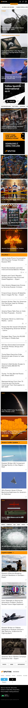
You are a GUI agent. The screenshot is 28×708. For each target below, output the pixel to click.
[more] (26, 32)
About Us (3, 687)
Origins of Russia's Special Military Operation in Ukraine (13, 110)
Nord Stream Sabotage (7, 528)
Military (25, 675)
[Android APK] (5, 695)
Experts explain (7, 553)
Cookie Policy (9, 689)
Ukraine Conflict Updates (10, 443)
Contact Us (3, 689)
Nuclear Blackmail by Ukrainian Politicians (12, 230)
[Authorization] (20, 1)
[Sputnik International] (4, 2)
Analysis (4, 11)
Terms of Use (14, 687)
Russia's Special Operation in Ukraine (11, 35)
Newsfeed (5, 255)
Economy (19, 675)
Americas (8, 675)
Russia (13, 675)
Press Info (8, 687)
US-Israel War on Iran (7, 205)
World (3, 60)
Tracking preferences (14, 691)
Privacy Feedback (5, 691)
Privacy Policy (16, 689)
